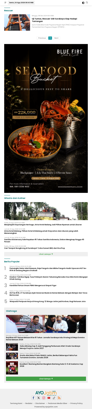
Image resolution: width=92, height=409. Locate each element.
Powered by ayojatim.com (46, 407)
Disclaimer (40, 403)
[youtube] (49, 398)
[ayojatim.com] (46, 393)
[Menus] (5, 3)
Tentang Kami (16, 403)
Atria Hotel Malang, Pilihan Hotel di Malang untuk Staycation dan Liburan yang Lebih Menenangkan (41, 232)
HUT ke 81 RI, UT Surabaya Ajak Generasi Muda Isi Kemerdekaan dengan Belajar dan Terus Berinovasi (48, 294)
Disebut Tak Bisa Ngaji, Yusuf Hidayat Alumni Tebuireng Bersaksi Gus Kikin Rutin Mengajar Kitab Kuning (49, 278)
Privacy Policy (76, 403)
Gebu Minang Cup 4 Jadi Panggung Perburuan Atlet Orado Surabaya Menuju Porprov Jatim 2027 (50, 347)
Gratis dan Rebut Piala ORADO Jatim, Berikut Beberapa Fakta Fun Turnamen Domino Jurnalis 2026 (48, 356)
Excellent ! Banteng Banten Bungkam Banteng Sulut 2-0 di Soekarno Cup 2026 (51, 365)
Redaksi (28, 403)
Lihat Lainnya (45, 254)
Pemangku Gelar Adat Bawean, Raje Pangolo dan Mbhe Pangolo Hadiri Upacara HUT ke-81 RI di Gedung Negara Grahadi (48, 269)
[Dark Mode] (83, 3)
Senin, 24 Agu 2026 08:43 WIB (21, 2)
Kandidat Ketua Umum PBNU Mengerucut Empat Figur (33, 285)
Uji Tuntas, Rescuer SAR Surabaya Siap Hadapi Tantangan (54, 20)
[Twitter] (39, 398)
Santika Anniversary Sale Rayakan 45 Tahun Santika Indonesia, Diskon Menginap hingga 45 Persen (44, 240)
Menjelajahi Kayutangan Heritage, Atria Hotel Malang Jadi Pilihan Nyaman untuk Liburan (43, 225)
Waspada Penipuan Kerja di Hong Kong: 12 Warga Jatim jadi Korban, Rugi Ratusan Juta (48, 301)
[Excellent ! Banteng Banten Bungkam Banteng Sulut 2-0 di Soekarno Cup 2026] (12, 367)
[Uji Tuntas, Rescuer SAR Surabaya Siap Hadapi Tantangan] (17, 22)
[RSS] (59, 398)
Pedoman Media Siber (57, 403)
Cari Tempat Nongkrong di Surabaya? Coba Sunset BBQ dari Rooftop (34, 248)
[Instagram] (44, 398)
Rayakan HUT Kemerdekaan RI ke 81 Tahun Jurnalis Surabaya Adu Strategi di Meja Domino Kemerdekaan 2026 (45, 338)
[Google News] (54, 398)
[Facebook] (33, 398)
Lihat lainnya (45, 379)
